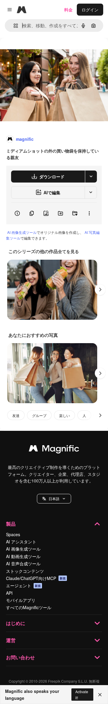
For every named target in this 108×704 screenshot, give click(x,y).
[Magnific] (54, 449)
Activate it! (81, 694)
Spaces (13, 534)
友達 (16, 415)
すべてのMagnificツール (28, 607)
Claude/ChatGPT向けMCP (36, 578)
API (9, 593)
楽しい (64, 415)
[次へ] (100, 290)
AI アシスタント (21, 542)
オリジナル (41, 51)
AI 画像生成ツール (22, 232)
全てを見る (68, 251)
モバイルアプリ (20, 600)
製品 (11, 523)
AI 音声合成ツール (23, 563)
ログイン (90, 10)
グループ (39, 415)
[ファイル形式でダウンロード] (91, 177)
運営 (11, 640)
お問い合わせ (20, 657)
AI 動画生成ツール (23, 556)
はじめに (15, 623)
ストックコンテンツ (25, 571)
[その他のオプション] (89, 213)
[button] (54, 498)
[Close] (100, 694)
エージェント (23, 585)
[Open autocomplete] (13, 25)
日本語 (54, 498)
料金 (68, 10)
